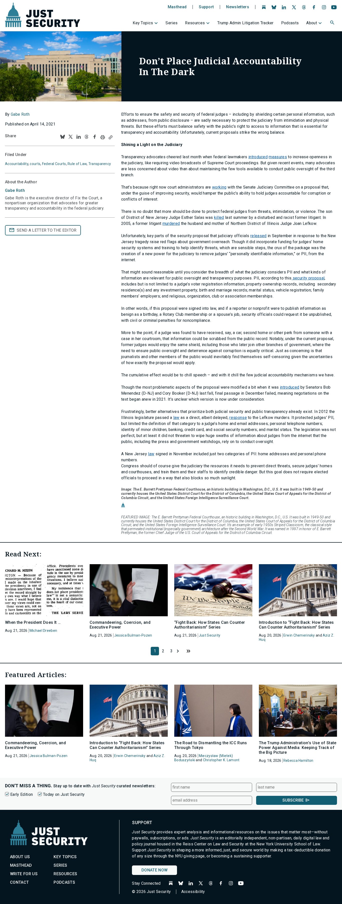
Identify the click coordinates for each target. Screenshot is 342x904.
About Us (20, 856)
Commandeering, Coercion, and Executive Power (120, 625)
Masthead (177, 7)
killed (219, 217)
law (176, 417)
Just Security (210, 635)
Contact (19, 882)
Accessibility (193, 891)
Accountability (16, 164)
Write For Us (24, 873)
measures (278, 157)
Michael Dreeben (43, 631)
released (258, 235)
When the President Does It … (33, 622)
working (219, 187)
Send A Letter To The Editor (47, 230)
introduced (258, 157)
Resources (195, 23)
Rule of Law (77, 164)
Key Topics (143, 23)
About (311, 23)
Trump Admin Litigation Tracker (245, 23)
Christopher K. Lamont (221, 760)
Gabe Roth (20, 114)
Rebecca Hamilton (298, 761)
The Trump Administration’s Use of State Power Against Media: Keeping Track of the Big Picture (297, 747)
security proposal (308, 278)
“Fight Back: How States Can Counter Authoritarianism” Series (209, 625)
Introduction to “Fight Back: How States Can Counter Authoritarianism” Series (296, 625)
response (238, 417)
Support (206, 7)
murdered (171, 223)
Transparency (99, 164)
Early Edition (21, 794)
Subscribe (293, 800)
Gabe (15, 190)
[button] (332, 23)
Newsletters (237, 7)
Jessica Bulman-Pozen (133, 635)
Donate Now (154, 870)
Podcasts (290, 23)
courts (35, 164)
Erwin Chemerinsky (299, 635)
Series (171, 23)
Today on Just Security (64, 794)
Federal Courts (54, 164)
